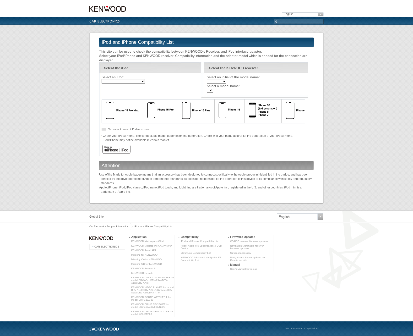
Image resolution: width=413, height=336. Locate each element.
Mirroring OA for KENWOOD (146, 259)
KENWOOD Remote (142, 273)
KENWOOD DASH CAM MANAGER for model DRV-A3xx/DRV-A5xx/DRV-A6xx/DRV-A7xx (152, 280)
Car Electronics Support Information (109, 226)
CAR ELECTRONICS (106, 246)
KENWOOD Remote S (143, 268)
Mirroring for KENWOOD (144, 254)
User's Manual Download (243, 269)
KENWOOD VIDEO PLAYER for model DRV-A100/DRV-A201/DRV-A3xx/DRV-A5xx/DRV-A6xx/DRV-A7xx (152, 290)
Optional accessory (240, 253)
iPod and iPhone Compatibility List (153, 226)
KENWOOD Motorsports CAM (147, 241)
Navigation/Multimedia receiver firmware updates (247, 247)
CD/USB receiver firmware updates (249, 241)
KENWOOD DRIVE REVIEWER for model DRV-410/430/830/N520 (150, 305)
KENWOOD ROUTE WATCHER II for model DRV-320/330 (151, 298)
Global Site (96, 216)
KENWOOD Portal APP (144, 250)
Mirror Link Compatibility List (196, 253)
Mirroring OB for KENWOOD (146, 264)
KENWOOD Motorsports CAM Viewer (151, 245)
